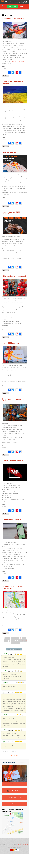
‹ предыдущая (14, 639)
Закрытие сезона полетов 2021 (13, 400)
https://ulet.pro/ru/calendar (17, 61)
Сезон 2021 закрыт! (10, 343)
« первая (7, 639)
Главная (3, 12)
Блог (7, 12)
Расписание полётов (15, 790)
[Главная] (6, 2)
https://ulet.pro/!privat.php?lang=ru (16, 315)
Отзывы (14, 804)
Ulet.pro (17, 844)
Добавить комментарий (14, 649)
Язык (3, 66)
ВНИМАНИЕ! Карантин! (12, 519)
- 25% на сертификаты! (12, 460)
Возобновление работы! (13, 18)
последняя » (16, 643)
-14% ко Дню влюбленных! (14, 276)
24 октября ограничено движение (12, 587)
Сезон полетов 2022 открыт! (11, 213)
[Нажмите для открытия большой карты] (12, 833)
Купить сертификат (13, 6)
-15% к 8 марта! (9, 152)
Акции (15, 784)
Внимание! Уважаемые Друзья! (12, 82)
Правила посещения (14, 797)
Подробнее (6, 75)
